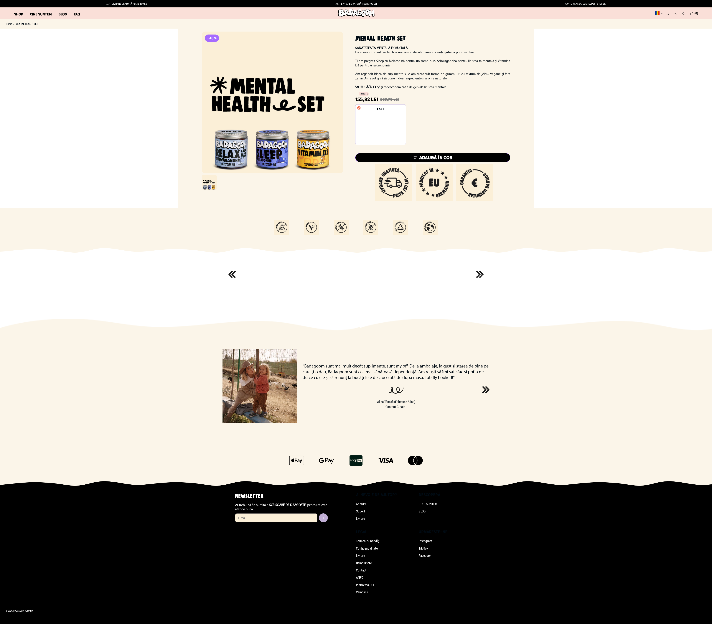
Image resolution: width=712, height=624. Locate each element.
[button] (486, 389)
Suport (360, 511)
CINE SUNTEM (41, 14)
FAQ (77, 14)
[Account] (675, 13)
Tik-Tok (423, 548)
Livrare (360, 518)
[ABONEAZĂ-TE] (323, 517)
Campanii (362, 592)
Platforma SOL (365, 585)
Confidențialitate (367, 548)
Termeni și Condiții (368, 541)
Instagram (425, 541)
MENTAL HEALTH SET (27, 24)
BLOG (62, 14)
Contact (361, 504)
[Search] (667, 13)
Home (9, 24)
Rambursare (364, 563)
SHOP (18, 14)
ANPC (360, 577)
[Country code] (659, 13)
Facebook (425, 555)
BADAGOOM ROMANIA (23, 610)
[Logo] (356, 13)
